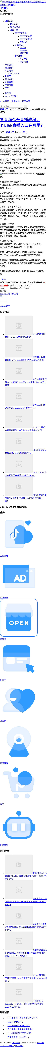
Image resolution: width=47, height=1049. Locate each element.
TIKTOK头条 (21, 33)
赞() (24, 132)
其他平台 (24, 53)
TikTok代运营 (11, 96)
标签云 (8, 93)
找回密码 (26, 101)
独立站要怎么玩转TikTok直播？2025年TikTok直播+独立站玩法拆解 (26, 382)
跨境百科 (19, 56)
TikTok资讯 (15, 27)
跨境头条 (14, 30)
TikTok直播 (5, 294)
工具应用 (9, 85)
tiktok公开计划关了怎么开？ (20, 1033)
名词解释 (24, 62)
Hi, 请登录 (4, 101)
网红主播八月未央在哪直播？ (21, 1029)
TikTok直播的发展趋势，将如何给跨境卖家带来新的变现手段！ (25, 498)
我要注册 (16, 101)
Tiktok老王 (5, 306)
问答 (7, 88)
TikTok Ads (14, 73)
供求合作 (9, 79)
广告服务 (9, 71)
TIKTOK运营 (26, 36)
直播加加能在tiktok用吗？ (19, 1037)
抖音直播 (14, 294)
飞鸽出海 (16, 1043)
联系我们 (19, 1046)
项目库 (8, 76)
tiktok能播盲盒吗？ (16, 1022)
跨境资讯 (9, 21)
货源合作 (9, 68)
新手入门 (24, 42)
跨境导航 (9, 82)
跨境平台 (19, 45)
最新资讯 (14, 24)
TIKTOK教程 (26, 39)
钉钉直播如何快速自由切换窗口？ (23, 1018)
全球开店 (9, 65)
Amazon (23, 50)
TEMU (23, 48)
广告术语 (24, 59)
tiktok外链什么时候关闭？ (19, 1026)
